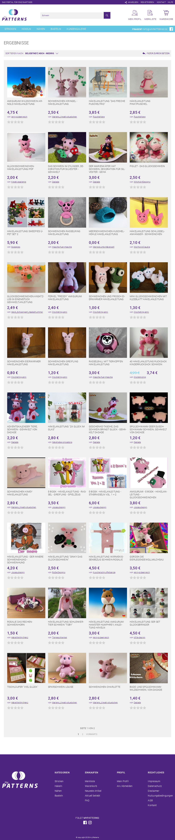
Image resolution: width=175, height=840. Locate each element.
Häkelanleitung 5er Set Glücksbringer (145, 623)
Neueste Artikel (93, 790)
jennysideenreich (19, 117)
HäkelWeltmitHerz (19, 637)
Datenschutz (155, 786)
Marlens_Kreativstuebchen (64, 117)
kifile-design (139, 637)
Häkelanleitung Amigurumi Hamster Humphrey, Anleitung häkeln (106, 624)
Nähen (41, 29)
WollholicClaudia (142, 247)
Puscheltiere (99, 117)
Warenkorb (91, 786)
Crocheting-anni (59, 312)
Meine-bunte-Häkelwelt (103, 247)
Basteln (56, 29)
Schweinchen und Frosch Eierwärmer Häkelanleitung (107, 298)
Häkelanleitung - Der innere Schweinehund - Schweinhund (25, 559)
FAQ (87, 800)
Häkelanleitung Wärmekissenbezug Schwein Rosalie (106, 558)
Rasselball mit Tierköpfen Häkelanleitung (106, 363)
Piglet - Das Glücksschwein (147, 166)
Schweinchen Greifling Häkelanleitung (63, 363)
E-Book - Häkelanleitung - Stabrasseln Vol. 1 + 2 (105, 493)
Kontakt (161, 2)
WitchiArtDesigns (142, 182)
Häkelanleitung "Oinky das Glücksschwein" (65, 558)
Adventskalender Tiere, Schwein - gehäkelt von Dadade (22, 429)
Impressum (154, 781)
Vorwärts (91, 734)
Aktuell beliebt (92, 795)
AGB (150, 800)
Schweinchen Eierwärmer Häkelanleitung (24, 363)
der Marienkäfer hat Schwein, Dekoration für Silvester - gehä (107, 169)
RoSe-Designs (58, 572)
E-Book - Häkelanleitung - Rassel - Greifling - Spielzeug (67, 493)
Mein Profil (123, 781)
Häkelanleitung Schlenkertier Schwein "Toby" (66, 623)
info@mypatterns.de (155, 29)
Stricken (10, 29)
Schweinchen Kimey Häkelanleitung (19, 493)
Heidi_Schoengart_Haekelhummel (27, 312)
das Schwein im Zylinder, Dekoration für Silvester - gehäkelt (66, 169)
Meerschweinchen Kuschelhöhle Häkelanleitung (107, 233)
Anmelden (133, 2)
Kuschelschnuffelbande (104, 572)
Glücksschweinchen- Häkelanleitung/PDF (20, 167)
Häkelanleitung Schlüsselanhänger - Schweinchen (147, 233)
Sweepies (15, 247)
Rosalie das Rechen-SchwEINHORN (20, 623)
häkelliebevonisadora (62, 442)
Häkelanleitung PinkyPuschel (140, 102)
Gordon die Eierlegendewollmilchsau (147, 558)
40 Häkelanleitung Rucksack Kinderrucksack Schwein (148, 363)
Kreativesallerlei (18, 182)
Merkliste (90, 781)
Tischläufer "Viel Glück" (22, 686)
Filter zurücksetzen (158, 53)
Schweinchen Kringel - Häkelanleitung (62, 102)
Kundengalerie (76, 29)
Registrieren (147, 2)
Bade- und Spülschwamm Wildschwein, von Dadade (146, 688)
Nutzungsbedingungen (160, 795)
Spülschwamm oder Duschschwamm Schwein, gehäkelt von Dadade (148, 429)
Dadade (55, 182)
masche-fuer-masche (62, 247)
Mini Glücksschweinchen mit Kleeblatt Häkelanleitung (148, 298)
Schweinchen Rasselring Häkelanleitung (64, 233)
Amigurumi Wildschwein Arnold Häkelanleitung (25, 102)
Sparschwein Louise (60, 686)
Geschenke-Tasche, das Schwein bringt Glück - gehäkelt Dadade (107, 429)
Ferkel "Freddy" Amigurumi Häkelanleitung (65, 298)
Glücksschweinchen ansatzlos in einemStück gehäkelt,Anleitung (25, 299)
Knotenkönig (140, 377)
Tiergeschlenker (59, 637)
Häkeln (26, 29)
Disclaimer (153, 790)
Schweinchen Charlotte (104, 686)
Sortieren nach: (14, 53)
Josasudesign (58, 507)
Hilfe (170, 2)
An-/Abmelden (125, 786)
